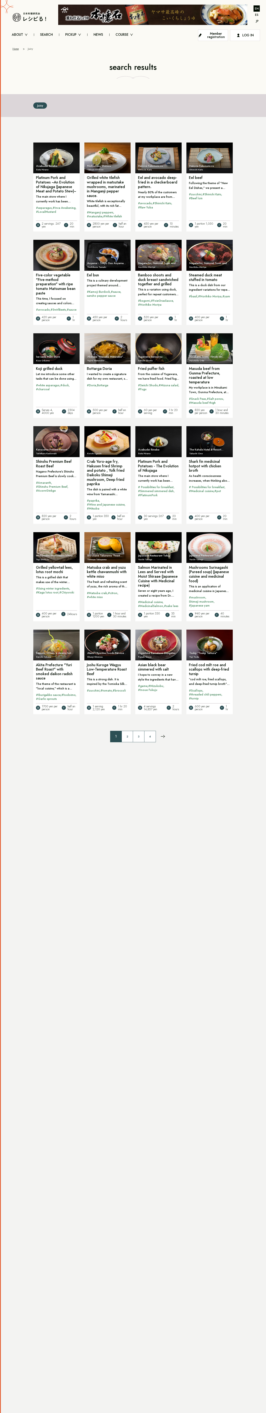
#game (142, 686)
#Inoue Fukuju (147, 690)
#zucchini (195, 194)
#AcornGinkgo (46, 491)
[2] (163, 736)
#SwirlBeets (58, 310)
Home (15, 49)
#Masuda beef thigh (202, 403)
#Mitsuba (93, 508)
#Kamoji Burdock (98, 292)
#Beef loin (196, 198)
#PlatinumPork (148, 495)
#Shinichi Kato (162, 203)
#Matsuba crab (97, 593)
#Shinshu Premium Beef (51, 487)
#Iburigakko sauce (48, 695)
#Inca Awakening (64, 208)
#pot (217, 491)
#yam (226, 296)
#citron (112, 593)
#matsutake (94, 216)
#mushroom (197, 597)
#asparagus (44, 208)
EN (257, 8)
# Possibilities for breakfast (156, 487)
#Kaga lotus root (47, 592)
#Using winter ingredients (52, 588)
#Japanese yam (199, 605)
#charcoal (43, 389)
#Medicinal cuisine (201, 491)
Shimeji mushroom (201, 601)
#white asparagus (47, 385)
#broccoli (119, 690)
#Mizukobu (155, 686)
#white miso (95, 597)
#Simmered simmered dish (156, 491)
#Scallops (195, 690)
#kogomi (144, 301)
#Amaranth (43, 483)
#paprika (93, 500)
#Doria (91, 385)
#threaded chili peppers (205, 694)
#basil (193, 296)
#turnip (194, 698)
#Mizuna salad (168, 385)
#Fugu (142, 389)
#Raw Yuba (145, 207)
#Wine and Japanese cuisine (105, 504)
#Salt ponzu (215, 399)
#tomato (106, 690)
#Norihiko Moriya (149, 305)
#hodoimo (68, 695)
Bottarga (102, 385)
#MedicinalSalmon (150, 606)
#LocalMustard (46, 212)
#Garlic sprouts (46, 699)
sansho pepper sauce (101, 296)
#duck (64, 385)
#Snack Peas (197, 399)
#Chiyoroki (66, 592)
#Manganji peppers (100, 212)
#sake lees (171, 606)
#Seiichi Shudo (148, 385)
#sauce (71, 310)
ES (256, 15)
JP (257, 21)
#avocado (145, 203)
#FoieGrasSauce (162, 301)
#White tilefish (112, 216)
